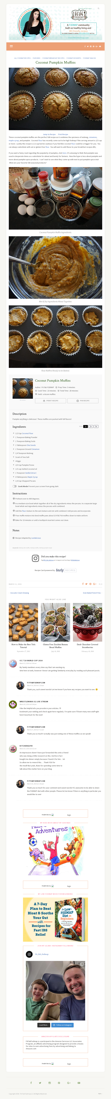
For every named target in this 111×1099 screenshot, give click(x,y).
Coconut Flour (27, 433)
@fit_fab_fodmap (48, 560)
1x (85, 426)
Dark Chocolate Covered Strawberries (87, 646)
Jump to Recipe (49, 134)
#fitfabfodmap (75, 560)
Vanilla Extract (30, 473)
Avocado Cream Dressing (19, 593)
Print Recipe (63, 134)
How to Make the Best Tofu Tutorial (23, 646)
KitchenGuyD (26, 746)
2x (91, 426)
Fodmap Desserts (74, 58)
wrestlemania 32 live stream (34, 701)
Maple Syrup (33, 477)
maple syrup (14, 140)
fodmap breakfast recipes (53, 58)
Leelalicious (36, 538)
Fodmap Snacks (89, 58)
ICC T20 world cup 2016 (31, 660)
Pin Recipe (84, 400)
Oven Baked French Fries (92, 593)
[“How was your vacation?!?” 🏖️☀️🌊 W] (55, 990)
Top (99, 1094)
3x (96, 426)
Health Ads (45, 814)
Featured (36, 58)
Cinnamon (35, 449)
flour (40, 140)
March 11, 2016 (15, 584)
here (64, 153)
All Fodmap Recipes (22, 58)
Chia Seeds (31, 445)
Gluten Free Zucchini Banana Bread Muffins (55, 646)
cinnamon (93, 137)
